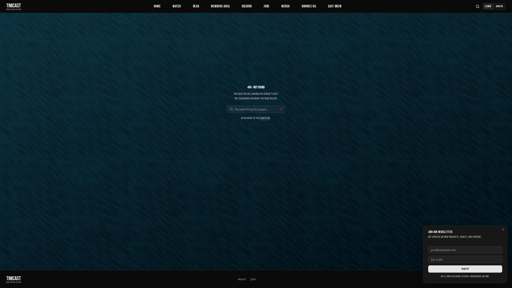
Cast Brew (335, 6)
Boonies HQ (309, 6)
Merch (285, 6)
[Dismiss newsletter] (503, 229)
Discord (247, 6)
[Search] (477, 6)
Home (157, 6)
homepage (265, 118)
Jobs (266, 6)
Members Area (220, 6)
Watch (177, 6)
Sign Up (465, 269)
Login (488, 6)
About (242, 279)
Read (196, 6)
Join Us (499, 6)
